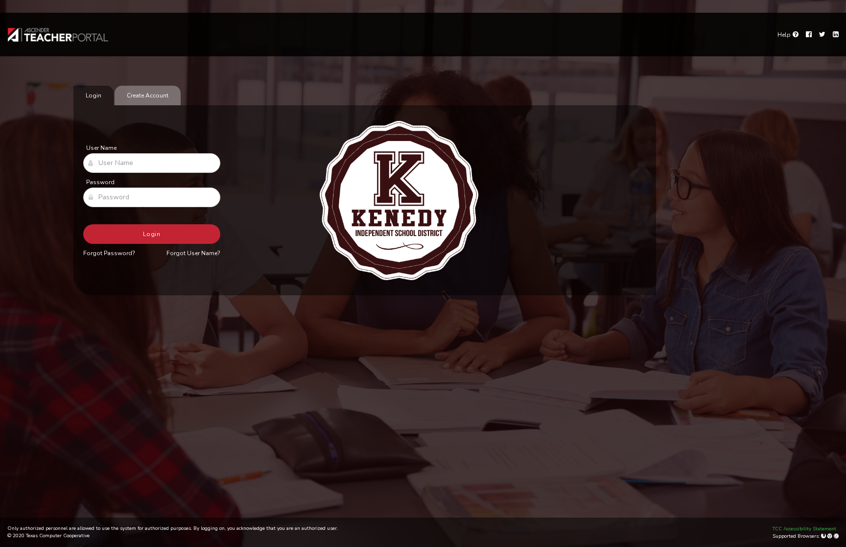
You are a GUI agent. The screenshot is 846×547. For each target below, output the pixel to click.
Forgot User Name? (193, 253)
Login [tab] (93, 95)
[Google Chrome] (830, 536)
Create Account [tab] (147, 95)
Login (152, 234)
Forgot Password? (109, 253)
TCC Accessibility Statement (804, 528)
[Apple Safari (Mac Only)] (836, 536)
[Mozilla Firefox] (824, 536)
